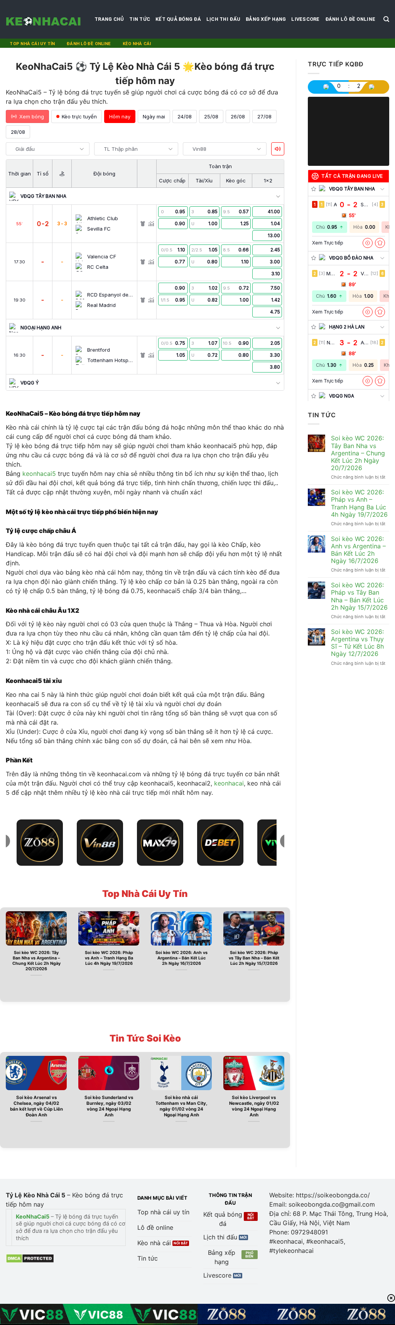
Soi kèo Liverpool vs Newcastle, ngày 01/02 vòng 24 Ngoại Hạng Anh (254, 1106)
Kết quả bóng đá (178, 19)
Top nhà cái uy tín (32, 43)
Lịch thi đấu (223, 19)
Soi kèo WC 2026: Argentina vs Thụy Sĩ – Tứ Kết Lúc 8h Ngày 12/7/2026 (357, 643)
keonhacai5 (39, 473)
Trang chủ (109, 19)
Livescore (305, 19)
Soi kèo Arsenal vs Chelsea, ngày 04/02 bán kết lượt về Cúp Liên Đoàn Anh (36, 1106)
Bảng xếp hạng (266, 19)
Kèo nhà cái (137, 43)
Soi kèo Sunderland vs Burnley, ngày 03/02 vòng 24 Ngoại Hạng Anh (108, 1106)
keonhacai (229, 783)
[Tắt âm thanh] (277, 148)
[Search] (386, 19)
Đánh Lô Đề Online (350, 19)
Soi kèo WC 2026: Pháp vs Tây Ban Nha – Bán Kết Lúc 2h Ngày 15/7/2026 (254, 958)
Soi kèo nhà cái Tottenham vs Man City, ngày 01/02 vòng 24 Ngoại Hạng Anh (181, 1106)
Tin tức (139, 19)
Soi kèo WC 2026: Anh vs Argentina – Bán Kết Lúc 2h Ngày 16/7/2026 (181, 958)
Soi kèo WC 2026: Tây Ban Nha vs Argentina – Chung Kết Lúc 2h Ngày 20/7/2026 (36, 960)
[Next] (286, 954)
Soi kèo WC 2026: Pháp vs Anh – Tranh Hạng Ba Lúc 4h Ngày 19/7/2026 (109, 958)
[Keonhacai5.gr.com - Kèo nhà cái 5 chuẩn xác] (44, 19)
